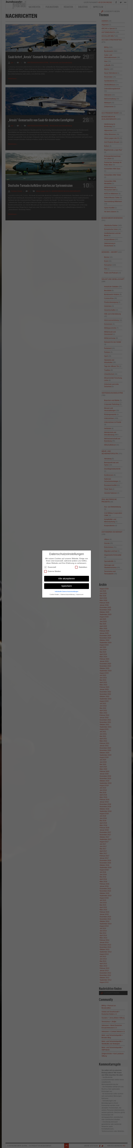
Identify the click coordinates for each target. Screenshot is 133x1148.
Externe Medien (54, 571)
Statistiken (83, 567)
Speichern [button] (66, 586)
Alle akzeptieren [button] (66, 578)
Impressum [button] (79, 594)
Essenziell (52, 567)
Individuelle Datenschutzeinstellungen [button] (66, 591)
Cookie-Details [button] (54, 594)
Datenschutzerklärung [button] (68, 594)
